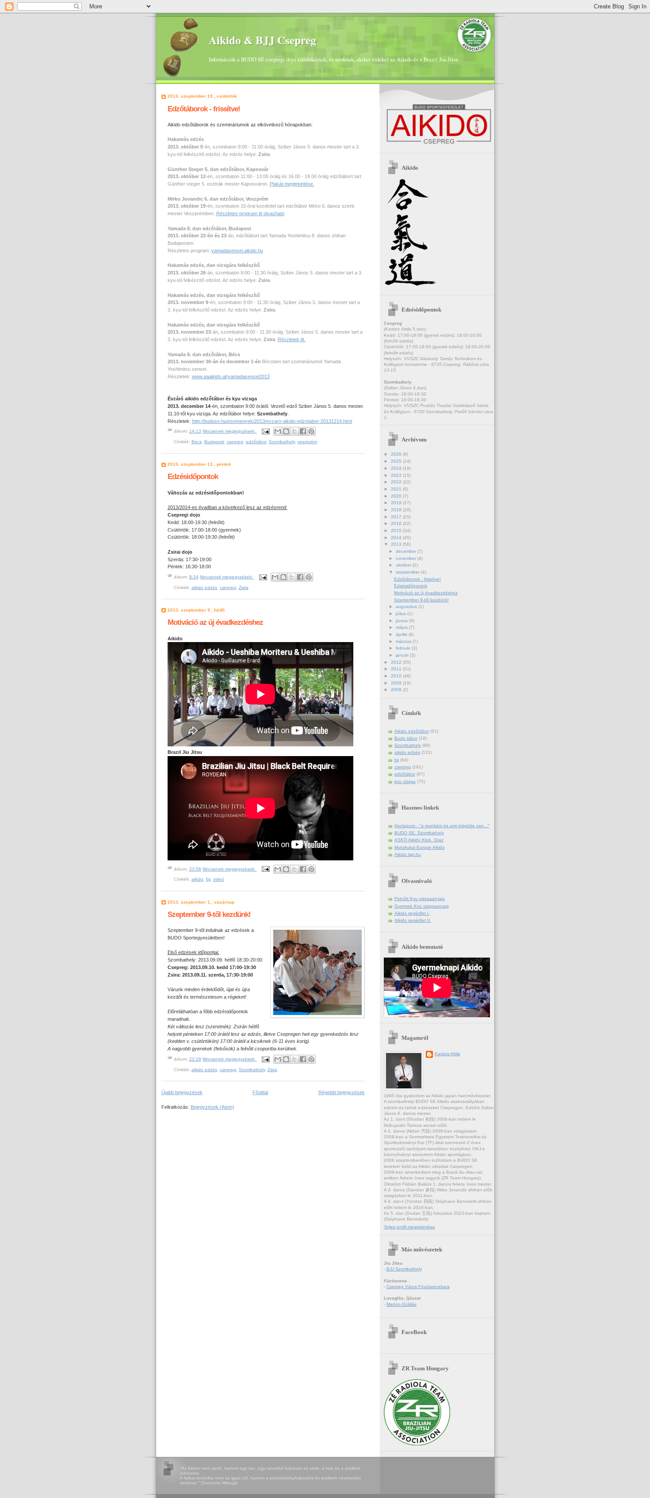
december (406, 551)
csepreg (235, 441)
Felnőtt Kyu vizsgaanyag (419, 898)
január (403, 655)
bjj (208, 879)
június (402, 620)
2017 (397, 516)
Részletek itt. (292, 339)
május (402, 627)
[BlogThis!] (286, 431)
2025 (397, 461)
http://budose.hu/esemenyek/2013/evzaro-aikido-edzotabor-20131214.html (272, 421)
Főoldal (260, 1092)
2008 (397, 689)
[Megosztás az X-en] (294, 431)
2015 (397, 530)
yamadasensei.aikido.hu (237, 250)
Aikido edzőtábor (411, 731)
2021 (397, 489)
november (406, 558)
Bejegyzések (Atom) (212, 1107)
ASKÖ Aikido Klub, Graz (419, 839)
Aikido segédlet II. (412, 920)
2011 (397, 668)
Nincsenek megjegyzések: (230, 431)
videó (218, 879)
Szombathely (282, 441)
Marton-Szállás (401, 1304)
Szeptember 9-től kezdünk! (209, 914)
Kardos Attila (447, 1053)
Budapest (214, 441)
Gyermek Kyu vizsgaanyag (421, 906)
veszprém (307, 441)
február (404, 648)
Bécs (196, 441)
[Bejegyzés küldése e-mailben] (265, 431)
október (404, 565)
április (402, 634)
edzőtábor (256, 441)
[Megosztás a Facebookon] (302, 431)
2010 (397, 675)
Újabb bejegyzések (182, 1092)
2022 (397, 481)
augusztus (407, 606)
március (404, 641)
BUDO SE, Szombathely (419, 832)
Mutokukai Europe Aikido (419, 847)
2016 (397, 523)
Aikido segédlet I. (412, 913)
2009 (397, 683)
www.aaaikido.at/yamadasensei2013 (231, 376)
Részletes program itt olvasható (250, 213)
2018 (397, 509)
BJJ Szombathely (404, 1268)
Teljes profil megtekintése (409, 1226)
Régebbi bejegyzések (341, 1092)
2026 (397, 454)
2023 (397, 475)
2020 (397, 496)
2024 (397, 468)
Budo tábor (405, 738)
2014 (397, 537)
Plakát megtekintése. (292, 183)
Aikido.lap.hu (407, 854)
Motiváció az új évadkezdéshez (215, 622)
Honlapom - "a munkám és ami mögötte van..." (441, 825)
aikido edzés (204, 587)
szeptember (408, 572)
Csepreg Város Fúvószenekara (418, 1286)
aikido (197, 879)
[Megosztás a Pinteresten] (311, 431)
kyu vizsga (405, 781)
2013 (397, 544)
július (401, 613)
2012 (397, 662)
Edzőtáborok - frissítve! (204, 108)
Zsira (244, 587)
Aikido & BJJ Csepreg (262, 40)
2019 (397, 502)
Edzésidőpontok (193, 476)
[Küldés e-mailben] (277, 431)
